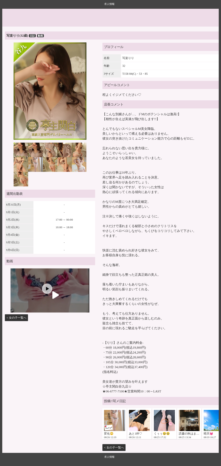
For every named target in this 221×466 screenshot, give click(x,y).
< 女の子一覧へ (16, 317)
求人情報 (109, 4)
